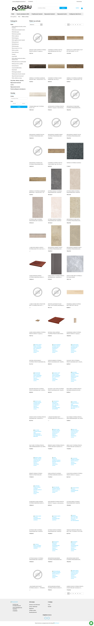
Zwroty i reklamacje (33, 606)
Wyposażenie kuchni (15, 87)
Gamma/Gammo (15, 65)
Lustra (12, 84)
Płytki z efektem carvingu (17, 78)
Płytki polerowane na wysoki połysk (19, 61)
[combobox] (36, 24)
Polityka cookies (32, 610)
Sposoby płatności (33, 612)
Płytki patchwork (15, 42)
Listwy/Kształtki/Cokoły (16, 67)
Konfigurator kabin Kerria (75, 14)
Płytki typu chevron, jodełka (17, 63)
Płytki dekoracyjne (15, 31)
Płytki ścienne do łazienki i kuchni (18, 29)
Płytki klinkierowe (15, 44)
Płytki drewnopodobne (16, 33)
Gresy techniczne (15, 52)
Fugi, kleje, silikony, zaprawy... (17, 80)
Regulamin (31, 608)
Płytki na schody (15, 50)
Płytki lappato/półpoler (16, 71)
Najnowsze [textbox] (32, 24)
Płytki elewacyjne (15, 46)
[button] (32, 602)
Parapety (13, 54)
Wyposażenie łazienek (16, 82)
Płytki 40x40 (14, 69)
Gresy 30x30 (14, 56)
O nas (49, 604)
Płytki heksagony (15, 38)
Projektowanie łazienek (37, 14)
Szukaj (19, 106)
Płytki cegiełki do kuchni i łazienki (18, 40)
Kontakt (49, 606)
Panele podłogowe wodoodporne (18, 89)
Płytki (12, 24)
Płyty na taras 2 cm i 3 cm (17, 48)
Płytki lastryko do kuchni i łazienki (18, 73)
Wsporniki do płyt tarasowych (18, 75)
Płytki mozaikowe (15, 35)
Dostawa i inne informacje (34, 604)
